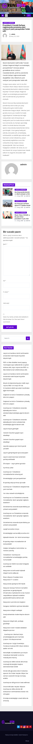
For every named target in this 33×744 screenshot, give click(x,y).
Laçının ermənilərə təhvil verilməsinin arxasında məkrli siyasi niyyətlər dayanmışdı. (16, 355)
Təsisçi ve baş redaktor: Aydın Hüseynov (16, 735)
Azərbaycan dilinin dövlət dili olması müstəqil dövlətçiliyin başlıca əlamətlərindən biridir (15, 664)
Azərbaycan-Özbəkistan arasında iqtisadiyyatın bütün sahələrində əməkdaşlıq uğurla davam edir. (15, 422)
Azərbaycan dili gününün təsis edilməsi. (16, 683)
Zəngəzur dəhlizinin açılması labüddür (16, 606)
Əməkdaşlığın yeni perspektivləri (14, 478)
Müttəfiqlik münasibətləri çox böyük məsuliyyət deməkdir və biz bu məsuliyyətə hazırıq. (15, 655)
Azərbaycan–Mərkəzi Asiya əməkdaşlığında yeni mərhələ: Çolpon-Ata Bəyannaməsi (13, 636)
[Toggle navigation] (6, 15)
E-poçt (6, 292)
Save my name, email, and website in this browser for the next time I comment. (15, 319)
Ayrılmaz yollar (8, 468)
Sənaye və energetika (9, 23)
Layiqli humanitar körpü (11, 529)
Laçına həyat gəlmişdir (11, 429)
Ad (4, 281)
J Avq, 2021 (19, 196)
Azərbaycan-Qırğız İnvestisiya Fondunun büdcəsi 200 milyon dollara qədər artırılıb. (16, 645)
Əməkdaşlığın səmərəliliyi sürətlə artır (16, 533)
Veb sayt (6, 303)
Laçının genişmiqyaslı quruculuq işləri (15, 453)
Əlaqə (27, 741)
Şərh (5, 244)
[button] (25, 15)
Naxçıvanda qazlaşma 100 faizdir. (14, 584)
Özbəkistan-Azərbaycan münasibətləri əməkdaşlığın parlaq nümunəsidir (15, 557)
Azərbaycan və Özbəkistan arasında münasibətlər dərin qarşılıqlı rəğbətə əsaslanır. (16, 515)
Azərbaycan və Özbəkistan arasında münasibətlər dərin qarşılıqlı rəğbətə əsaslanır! (16, 500)
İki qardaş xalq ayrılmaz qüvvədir (14, 483)
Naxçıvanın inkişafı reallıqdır (12, 610)
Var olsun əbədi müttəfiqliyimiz (13, 493)
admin (13, 34)
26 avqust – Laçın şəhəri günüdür (14, 464)
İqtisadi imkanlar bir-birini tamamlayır (16, 537)
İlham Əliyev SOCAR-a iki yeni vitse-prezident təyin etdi (22, 217)
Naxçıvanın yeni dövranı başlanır (14, 602)
